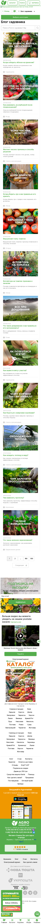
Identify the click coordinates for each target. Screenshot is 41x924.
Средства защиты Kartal (16, 774)
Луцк (10, 721)
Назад (6, 11)
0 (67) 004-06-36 (25, 832)
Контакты (28, 759)
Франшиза (7, 859)
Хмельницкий (10, 728)
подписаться (20, 602)
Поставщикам (13, 781)
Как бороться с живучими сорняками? (19, 413)
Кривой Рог (29, 718)
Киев (29, 709)
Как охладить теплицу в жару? (15, 455)
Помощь (31, 774)
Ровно (21, 725)
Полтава (12, 725)
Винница (19, 718)
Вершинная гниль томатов (14, 239)
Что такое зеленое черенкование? (17, 540)
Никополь (30, 721)
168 (26, 559)
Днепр (29, 712)
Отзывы (15, 765)
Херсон (31, 715)
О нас (19, 759)
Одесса (21, 712)
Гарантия (12, 762)
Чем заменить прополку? (13, 498)
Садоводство (10, 72)
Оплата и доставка (25, 762)
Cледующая (19, 565)
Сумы (29, 725)
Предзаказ (29, 778)
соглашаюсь (11, 605)
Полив (8, 337)
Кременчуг (22, 745)
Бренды (20, 784)
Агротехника (10, 507)
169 (31, 559)
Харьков (12, 712)
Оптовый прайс (27, 781)
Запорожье (11, 715)
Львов (10, 718)
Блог (11, 759)
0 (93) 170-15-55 (25, 830)
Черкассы (22, 715)
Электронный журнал (12, 862)
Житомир (32, 728)
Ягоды (8, 116)
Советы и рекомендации (13, 161)
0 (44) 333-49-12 (12, 830)
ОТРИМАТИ (11, 908)
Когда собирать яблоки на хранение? (18, 62)
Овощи (8, 206)
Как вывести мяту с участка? (15, 370)
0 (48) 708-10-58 (12, 832)
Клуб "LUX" (25, 765)
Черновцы (31, 742)
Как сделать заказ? (14, 778)
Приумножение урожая (13, 549)
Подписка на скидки (20, 768)
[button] (37, 914)
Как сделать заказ (30, 862)
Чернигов (22, 728)
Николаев (19, 721)
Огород (8, 248)
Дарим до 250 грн (20, 771)
